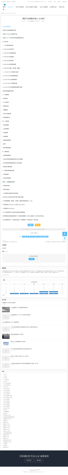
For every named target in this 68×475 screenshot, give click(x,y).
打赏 (38, 224)
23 (53, 291)
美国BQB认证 (6, 434)
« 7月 (3, 295)
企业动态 (5, 409)
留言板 (59, 1)
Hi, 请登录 (3, 1)
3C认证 (4, 374)
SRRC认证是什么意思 (31, 7)
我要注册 (8, 1)
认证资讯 (5, 445)
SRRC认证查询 (44, 7)
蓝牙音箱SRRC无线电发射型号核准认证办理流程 (56, 241)
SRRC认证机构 (6, 399)
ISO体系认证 (53, 7)
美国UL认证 (5, 438)
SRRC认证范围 (6, 404)
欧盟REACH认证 (6, 425)
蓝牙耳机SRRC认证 (7, 440)
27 (24, 293)
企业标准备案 (6, 411)
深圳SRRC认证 (6, 429)
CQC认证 (5, 377)
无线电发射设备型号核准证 (9, 417)
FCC (29, 200)
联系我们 (29, 460)
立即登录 (31, 258)
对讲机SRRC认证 (6, 415)
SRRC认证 (4, 5)
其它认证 (61, 7)
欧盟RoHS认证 (6, 427)
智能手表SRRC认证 (7, 418)
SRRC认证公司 (6, 388)
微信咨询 (64, 1)
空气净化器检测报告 (7, 433)
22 (43, 291)
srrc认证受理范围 (6, 26)
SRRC (6, 181)
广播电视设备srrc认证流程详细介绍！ (10, 241)
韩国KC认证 (5, 447)
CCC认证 (5, 376)
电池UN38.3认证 (6, 431)
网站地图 (38, 469)
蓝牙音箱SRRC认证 (7, 441)
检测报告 (5, 420)
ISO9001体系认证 (6, 385)
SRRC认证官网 (6, 393)
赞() (31, 224)
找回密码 (13, 1)
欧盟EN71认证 (6, 424)
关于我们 (50, 1)
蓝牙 (6, 34)
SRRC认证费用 (6, 406)
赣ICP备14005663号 (34, 470)
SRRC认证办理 (20, 7)
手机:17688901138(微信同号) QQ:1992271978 (37, 1)
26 (14, 293)
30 (53, 293)
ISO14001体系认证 (7, 383)
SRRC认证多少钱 (6, 392)
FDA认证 (5, 381)
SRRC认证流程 (6, 402)
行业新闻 (5, 443)
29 (43, 293)
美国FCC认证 (6, 436)
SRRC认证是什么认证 (7, 397)
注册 (37, 258)
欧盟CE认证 (5, 422)
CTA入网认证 (6, 379)
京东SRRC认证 (6, 408)
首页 (4, 7)
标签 (55, 1)
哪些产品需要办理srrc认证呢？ (34, 19)
